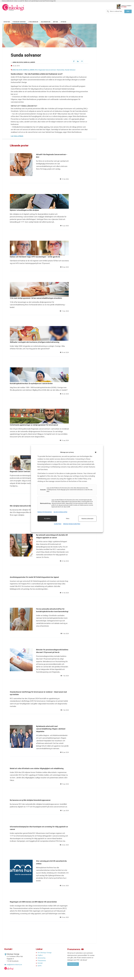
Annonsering (41, 958)
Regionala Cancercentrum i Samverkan (51, 70)
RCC (36, 70)
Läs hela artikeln (17, 136)
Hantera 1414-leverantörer (44, 512)
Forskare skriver (19, 22)
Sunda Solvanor (70, 70)
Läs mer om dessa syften (60, 512)
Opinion (63, 22)
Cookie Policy (57, 524)
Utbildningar (33, 22)
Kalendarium (45, 22)
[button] (96, 452)
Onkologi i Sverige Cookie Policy (71, 524)
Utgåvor (40, 955)
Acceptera (47, 518)
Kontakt (40, 963)
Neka (67, 518)
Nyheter (7, 22)
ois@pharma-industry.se (14, 964)
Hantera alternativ (87, 518)
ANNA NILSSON (17, 70)
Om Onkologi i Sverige (45, 952)
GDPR (39, 966)
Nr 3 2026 (123, 7)
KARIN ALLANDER (28, 70)
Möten (55, 22)
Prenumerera (42, 960)
